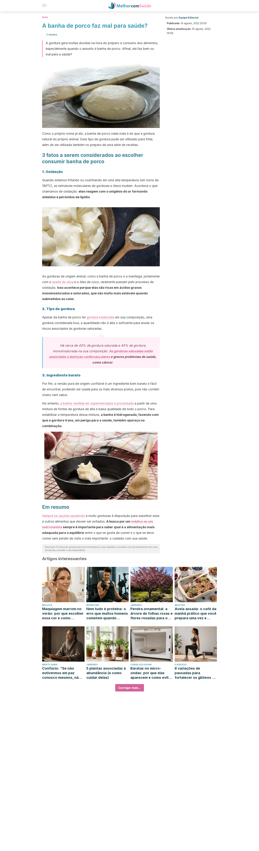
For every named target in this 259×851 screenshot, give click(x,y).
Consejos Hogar (141, 664)
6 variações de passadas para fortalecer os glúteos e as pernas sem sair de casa (194, 673)
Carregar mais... (129, 688)
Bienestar (92, 605)
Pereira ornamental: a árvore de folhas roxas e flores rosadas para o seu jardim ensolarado (151, 613)
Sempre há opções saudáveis (63, 516)
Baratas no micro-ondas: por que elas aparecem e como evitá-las (151, 673)
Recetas (180, 605)
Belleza (47, 605)
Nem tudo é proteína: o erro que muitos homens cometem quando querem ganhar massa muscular (107, 613)
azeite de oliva (62, 282)
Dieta (45, 17)
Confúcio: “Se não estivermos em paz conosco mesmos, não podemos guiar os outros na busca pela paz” (61, 673)
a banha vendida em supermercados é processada (97, 403)
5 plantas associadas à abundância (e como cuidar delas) (106, 673)
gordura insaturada (100, 317)
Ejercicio (181, 664)
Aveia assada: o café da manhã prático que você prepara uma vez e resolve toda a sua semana (195, 613)
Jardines (136, 605)
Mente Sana (49, 664)
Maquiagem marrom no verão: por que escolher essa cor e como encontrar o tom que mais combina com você (63, 613)
